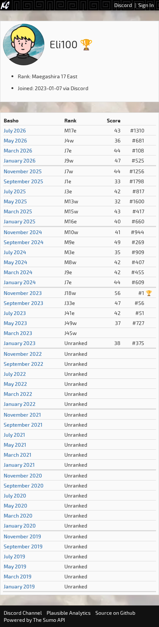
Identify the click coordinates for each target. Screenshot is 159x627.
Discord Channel (23, 612)
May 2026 (15, 140)
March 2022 (18, 393)
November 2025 (23, 171)
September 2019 (23, 546)
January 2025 (19, 221)
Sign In (146, 5)
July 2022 (15, 373)
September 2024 (24, 242)
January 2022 (19, 403)
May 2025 (15, 201)
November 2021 (22, 414)
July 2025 (15, 191)
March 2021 (17, 454)
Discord (123, 5)
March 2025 (18, 211)
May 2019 (15, 566)
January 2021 (19, 464)
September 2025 (23, 181)
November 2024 (23, 232)
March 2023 (18, 333)
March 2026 (18, 150)
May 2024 (15, 262)
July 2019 (14, 556)
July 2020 (15, 495)
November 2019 (22, 536)
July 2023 (15, 312)
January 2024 (20, 282)
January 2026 (19, 160)
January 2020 (20, 525)
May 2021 (15, 444)
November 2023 (23, 292)
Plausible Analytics (69, 612)
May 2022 (15, 383)
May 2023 (15, 322)
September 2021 (23, 424)
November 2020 (23, 475)
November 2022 (23, 353)
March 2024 (18, 272)
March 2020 (18, 515)
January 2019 (19, 586)
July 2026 (15, 130)
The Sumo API (49, 619)
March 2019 (17, 576)
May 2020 (15, 505)
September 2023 (23, 302)
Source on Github (115, 612)
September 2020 (24, 485)
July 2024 (15, 252)
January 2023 (19, 343)
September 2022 (23, 363)
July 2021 (14, 434)
